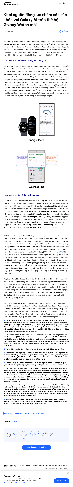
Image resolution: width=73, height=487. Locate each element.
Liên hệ (21, 465)
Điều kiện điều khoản (31, 465)
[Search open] (60, 3)
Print (67, 31)
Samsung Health (38, 413)
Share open (63, 31)
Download (59, 31)
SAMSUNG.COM (63, 465)
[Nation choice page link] (64, 3)
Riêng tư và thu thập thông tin (48, 465)
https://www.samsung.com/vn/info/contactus (27, 434)
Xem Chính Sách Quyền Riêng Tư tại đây (15, 482)
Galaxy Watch (17, 413)
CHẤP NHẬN (61, 481)
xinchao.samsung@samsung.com (23, 438)
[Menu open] (67, 3)
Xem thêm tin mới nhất (35, 447)
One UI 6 (27, 413)
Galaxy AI (7, 413)
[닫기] (68, 472)
